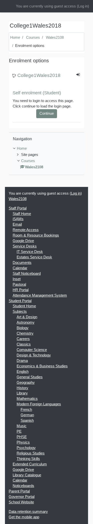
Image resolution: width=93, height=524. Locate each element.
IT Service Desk (30, 252)
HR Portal (21, 290)
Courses (33, 37)
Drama (22, 361)
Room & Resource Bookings (36, 235)
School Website (21, 502)
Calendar (20, 268)
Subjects (20, 312)
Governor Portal (21, 497)
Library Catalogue (27, 475)
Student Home (24, 306)
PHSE (22, 437)
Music (22, 426)
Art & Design (27, 317)
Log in (83, 6)
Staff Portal (18, 208)
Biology (23, 328)
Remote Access (26, 230)
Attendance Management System (40, 295)
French (26, 410)
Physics (23, 442)
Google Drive (23, 241)
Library (22, 393)
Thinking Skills (28, 459)
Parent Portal (19, 491)
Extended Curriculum (30, 464)
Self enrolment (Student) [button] (37, 92)
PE (19, 431)
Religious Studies (31, 453)
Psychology (26, 448)
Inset (17, 279)
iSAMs (18, 219)
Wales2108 (55, 37)
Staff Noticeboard (27, 274)
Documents (22, 263)
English (23, 372)
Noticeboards (23, 486)
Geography (26, 382)
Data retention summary (28, 512)
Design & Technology (34, 355)
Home (15, 37)
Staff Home (22, 214)
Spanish (27, 420)
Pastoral (19, 284)
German (27, 415)
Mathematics (27, 399)
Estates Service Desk (34, 257)
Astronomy (25, 322)
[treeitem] (46, 148)
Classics (24, 344)
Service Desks (25, 246)
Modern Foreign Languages (39, 404)
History (22, 388)
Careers (23, 339)
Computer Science (32, 350)
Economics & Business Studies (42, 366)
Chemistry (25, 333)
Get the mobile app (24, 517)
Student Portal (20, 301)
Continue (46, 113)
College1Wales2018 (39, 75)
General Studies (30, 377)
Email (17, 224)
